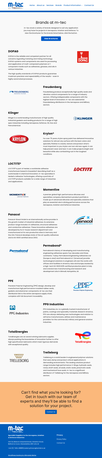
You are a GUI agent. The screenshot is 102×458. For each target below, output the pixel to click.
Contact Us (51, 412)
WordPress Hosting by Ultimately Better (22, 455)
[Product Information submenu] (81, 5)
